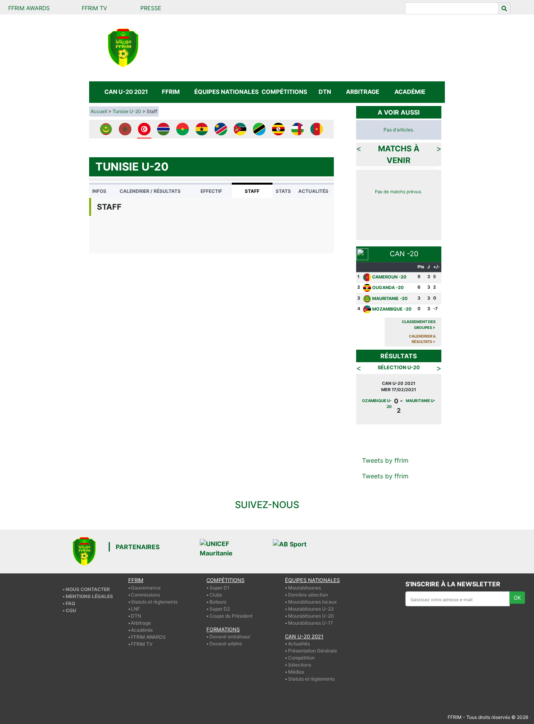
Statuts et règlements (154, 602)
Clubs (216, 595)
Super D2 (220, 609)
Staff (252, 191)
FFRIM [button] (171, 91)
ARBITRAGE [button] (362, 91)
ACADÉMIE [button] (409, 91)
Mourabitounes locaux (312, 602)
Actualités (313, 191)
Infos (99, 191)
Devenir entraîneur (230, 637)
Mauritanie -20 (390, 298)
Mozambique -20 (392, 309)
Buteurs (218, 602)
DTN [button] (325, 91)
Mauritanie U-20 (375, 400)
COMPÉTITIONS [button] (284, 91)
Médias (296, 672)
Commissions (145, 595)
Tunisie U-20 (127, 111)
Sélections (299, 665)
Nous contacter (88, 589)
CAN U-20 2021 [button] (126, 91)
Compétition (301, 658)
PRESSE (150, 8)
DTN (136, 616)
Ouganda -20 (388, 287)
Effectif (211, 191)
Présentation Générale (312, 651)
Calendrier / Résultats (150, 191)
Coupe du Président (231, 616)
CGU (71, 610)
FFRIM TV (94, 8)
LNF (135, 609)
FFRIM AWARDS (29, 8)
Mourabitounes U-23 (311, 609)
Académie (142, 630)
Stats (283, 191)
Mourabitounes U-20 (311, 616)
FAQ (70, 603)
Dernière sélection (308, 595)
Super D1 (219, 588)
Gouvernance (146, 588)
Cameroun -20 (389, 277)
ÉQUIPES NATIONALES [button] (226, 91)
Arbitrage (141, 623)
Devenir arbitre (226, 644)
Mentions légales (89, 596)
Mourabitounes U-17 (310, 623)
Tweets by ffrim (385, 460)
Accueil (99, 111)
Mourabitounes (304, 588)
